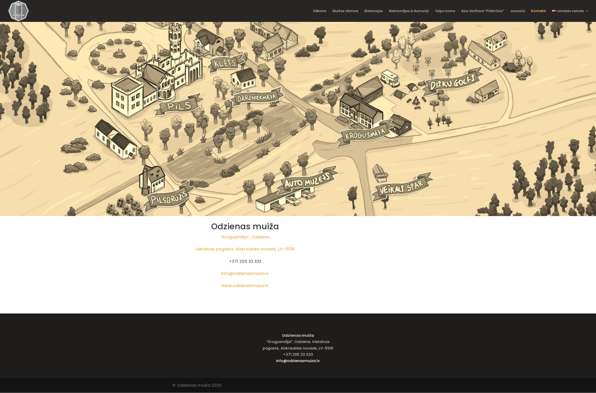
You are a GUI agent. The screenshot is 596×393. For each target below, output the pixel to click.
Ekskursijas (373, 11)
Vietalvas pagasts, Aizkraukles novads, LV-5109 (245, 249)
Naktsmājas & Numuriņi (409, 11)
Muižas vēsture (345, 11)
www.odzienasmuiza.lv (244, 285)
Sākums (319, 11)
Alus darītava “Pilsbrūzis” (482, 11)
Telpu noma (445, 11)
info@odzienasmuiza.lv (245, 273)
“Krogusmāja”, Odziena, (245, 237)
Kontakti (538, 11)
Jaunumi (517, 11)
